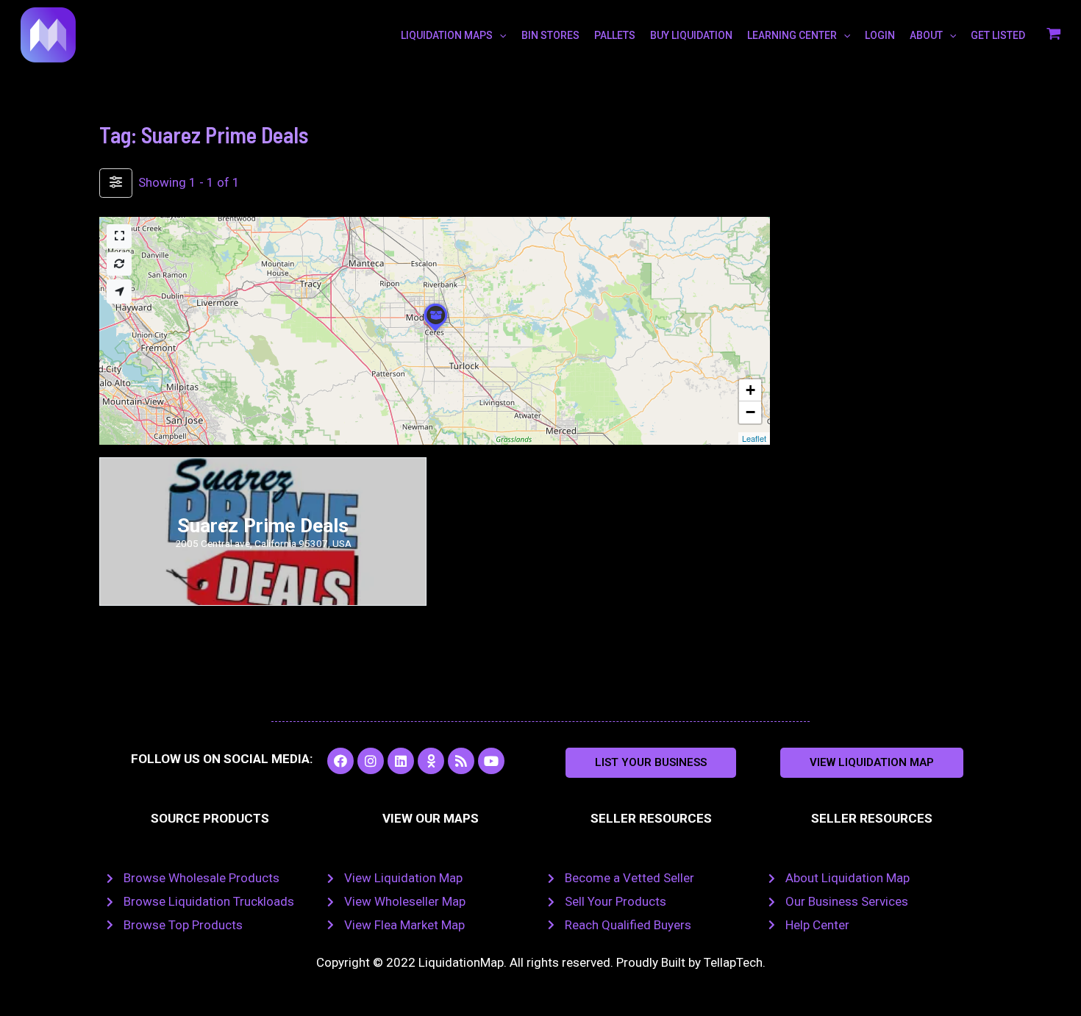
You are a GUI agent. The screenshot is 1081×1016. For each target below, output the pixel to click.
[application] (499, 35)
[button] (651, 763)
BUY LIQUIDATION (691, 35)
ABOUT (926, 35)
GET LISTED (998, 35)
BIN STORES (550, 35)
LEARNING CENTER (792, 35)
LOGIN (880, 35)
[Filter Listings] (115, 183)
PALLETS (614, 35)
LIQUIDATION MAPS (447, 35)
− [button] (750, 412)
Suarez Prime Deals (263, 525)
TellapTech (733, 962)
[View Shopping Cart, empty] (1054, 35)
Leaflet (754, 438)
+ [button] (750, 390)
